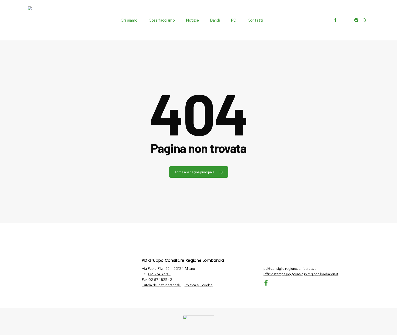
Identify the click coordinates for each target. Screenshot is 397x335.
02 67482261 (159, 274)
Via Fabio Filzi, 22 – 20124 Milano (168, 268)
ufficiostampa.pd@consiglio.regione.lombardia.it (301, 274)
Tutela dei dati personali (161, 285)
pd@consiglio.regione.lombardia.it (290, 268)
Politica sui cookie (198, 285)
